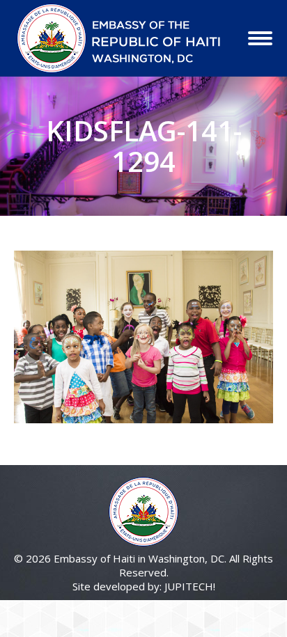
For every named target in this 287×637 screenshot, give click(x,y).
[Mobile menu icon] (260, 38)
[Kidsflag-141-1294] (143, 337)
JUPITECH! (189, 586)
